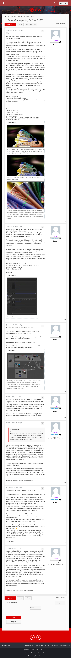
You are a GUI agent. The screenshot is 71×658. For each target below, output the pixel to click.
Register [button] (13, 621)
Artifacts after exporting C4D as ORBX (24, 20)
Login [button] (13, 617)
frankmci (56, 432)
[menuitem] (54, 3)
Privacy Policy (42, 653)
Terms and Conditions (31, 653)
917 (58, 437)
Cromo (56, 40)
